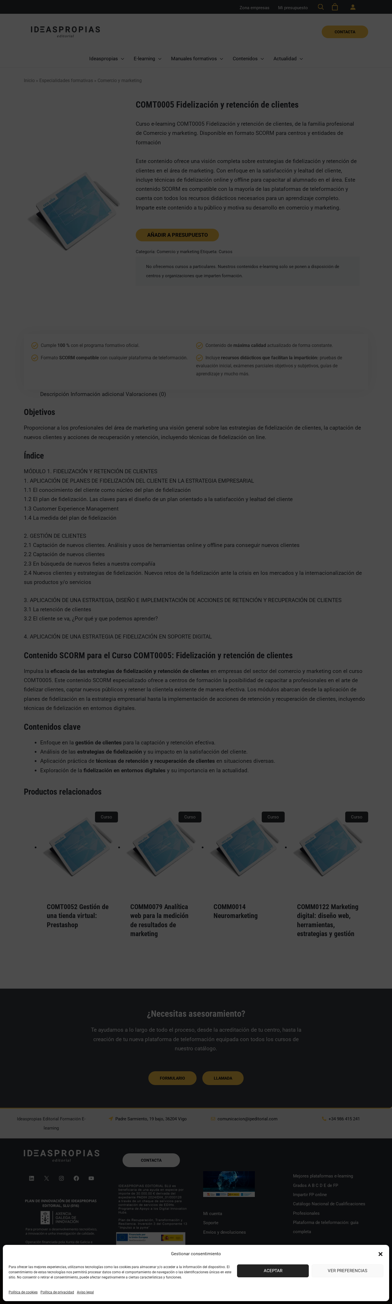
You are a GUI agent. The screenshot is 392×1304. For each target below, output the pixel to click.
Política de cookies (23, 1292)
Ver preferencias (347, 1270)
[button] (380, 1254)
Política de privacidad (57, 1292)
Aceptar (273, 1270)
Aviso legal (85, 1292)
